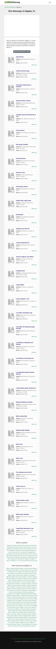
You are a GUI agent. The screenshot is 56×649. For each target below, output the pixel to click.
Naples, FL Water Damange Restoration (22, 615)
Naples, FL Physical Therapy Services (25, 602)
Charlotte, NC (32, 554)
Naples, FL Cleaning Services (26, 568)
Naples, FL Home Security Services (15, 575)
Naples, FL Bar (27, 575)
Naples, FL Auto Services (16, 576)
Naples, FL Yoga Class (12, 614)
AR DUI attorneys (21, 545)
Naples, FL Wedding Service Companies (27, 626)
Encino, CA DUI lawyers (25, 547)
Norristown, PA (18, 557)
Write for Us (38, 638)
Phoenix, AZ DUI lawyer (31, 545)
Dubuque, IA (33, 550)
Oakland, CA (9, 548)
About (43, 638)
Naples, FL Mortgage (12, 580)
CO (34, 548)
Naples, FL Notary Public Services (28, 619)
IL (20, 552)
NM (7, 555)
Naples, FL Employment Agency (14, 597)
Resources (32, 638)
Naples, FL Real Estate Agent (23, 595)
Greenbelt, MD (10, 554)
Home (6, 7)
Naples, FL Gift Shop (27, 576)
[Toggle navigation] (50, 2)
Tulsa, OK (8, 557)
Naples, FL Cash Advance (17, 578)
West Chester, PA (33, 557)
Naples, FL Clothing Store (23, 592)
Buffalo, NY (11, 555)
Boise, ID (10, 552)
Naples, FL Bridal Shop (13, 626)
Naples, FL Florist (33, 595)
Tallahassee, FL (12, 550)
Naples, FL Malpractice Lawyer (22, 622)
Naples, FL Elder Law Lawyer (27, 620)
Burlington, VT (15, 560)
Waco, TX (9, 560)
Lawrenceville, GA (26, 550)
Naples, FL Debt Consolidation (30, 578)
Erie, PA (13, 557)
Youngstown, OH (31, 555)
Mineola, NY (17, 555)
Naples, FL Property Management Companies (27, 624)
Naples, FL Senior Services (31, 573)
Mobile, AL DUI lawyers (12, 545)
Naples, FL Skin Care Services (26, 598)
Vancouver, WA (24, 560)
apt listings (34, 560)
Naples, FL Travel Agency (27, 597)
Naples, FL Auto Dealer (12, 588)
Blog (27, 638)
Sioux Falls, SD (21, 559)
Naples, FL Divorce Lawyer (25, 607)
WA (29, 560)
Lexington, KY (24, 552)
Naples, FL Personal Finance (24, 580)
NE (36, 554)
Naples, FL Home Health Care (17, 573)
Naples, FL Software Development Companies (26, 609)
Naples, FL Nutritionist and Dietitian (24, 593)
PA (8, 559)
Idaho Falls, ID (16, 552)
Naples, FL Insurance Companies (24, 582)
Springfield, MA (31, 552)
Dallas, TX (33, 559)
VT (19, 560)
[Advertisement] (21, 25)
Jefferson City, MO (24, 554)
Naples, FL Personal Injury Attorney (19, 587)
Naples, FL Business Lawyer (13, 605)
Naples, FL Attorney (29, 570)
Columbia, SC (14, 559)
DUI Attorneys (12, 7)
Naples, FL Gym (15, 612)
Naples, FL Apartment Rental (12, 568)
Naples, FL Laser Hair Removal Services (27, 604)
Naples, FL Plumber (20, 570)
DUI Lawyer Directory (20, 638)
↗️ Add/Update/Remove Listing (22, 51)
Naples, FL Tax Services (21, 583)
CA (21, 548)
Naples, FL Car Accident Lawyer (26, 605)
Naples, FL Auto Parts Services (24, 588)
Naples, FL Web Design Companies (24, 590)
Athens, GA (18, 550)
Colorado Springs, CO (28, 548)
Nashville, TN (28, 559)
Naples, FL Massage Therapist (13, 620)
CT (36, 548)
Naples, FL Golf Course (32, 583)
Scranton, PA (26, 557)
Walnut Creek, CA (16, 548)
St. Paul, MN (16, 554)
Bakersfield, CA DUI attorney (13, 547)
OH (36, 555)
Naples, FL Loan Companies (14, 619)
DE (7, 550)
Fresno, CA (33, 547)
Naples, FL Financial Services (30, 617)
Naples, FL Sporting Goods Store (15, 585)
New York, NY (23, 555)
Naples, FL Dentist (22, 571)
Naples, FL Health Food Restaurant (27, 612)
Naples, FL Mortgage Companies (24, 614)
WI (31, 560)
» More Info (34, 65)
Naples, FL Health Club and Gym (15, 610)
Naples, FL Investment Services (25, 600)
